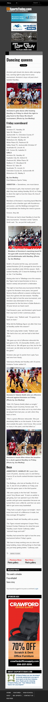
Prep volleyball (12, 578)
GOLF (8, 696)
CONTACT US (28, 696)
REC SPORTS (17, 696)
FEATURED (17, 693)
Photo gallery (13, 562)
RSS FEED (10, 698)
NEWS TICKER (15, 554)
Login (36, 589)
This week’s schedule (14, 574)
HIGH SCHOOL (28, 693)
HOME (9, 693)
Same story (11, 582)
